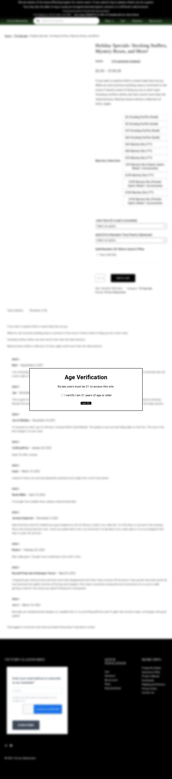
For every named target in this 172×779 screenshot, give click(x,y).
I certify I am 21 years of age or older (88, 395)
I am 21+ (86, 403)
